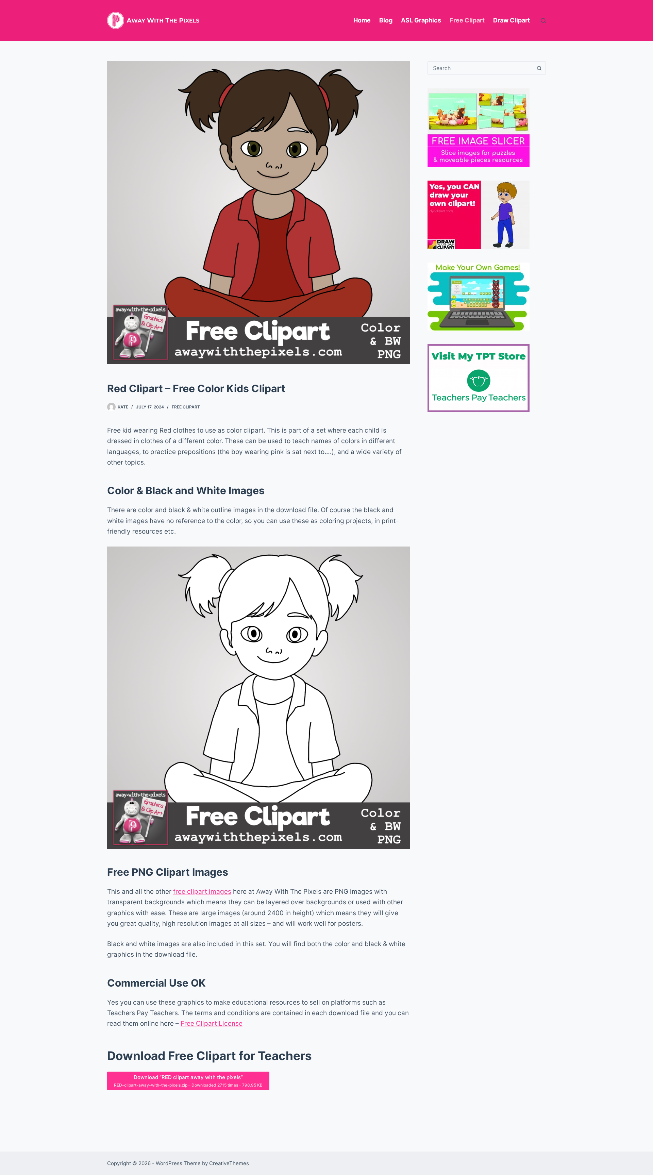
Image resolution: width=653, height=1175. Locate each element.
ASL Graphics (421, 20)
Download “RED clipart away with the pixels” (188, 1081)
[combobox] (480, 68)
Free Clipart (467, 20)
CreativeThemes (229, 1163)
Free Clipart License (211, 1023)
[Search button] (539, 68)
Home (362, 20)
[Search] (543, 20)
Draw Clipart (511, 20)
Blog (385, 20)
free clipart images (202, 891)
